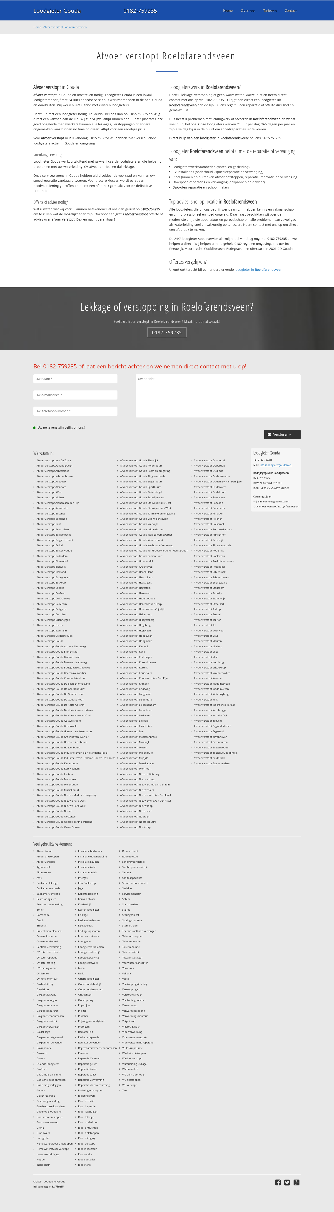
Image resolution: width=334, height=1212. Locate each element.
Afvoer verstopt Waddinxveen (211, 688)
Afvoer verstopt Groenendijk (137, 561)
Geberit (41, 1090)
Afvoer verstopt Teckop (207, 609)
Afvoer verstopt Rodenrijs (209, 550)
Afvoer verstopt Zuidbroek (209, 758)
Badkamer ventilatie (48, 893)
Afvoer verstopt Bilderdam (52, 556)
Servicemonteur (131, 893)
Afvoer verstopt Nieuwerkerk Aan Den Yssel (145, 800)
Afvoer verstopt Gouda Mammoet (56, 779)
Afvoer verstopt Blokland (51, 572)
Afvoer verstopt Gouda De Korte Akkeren (61, 704)
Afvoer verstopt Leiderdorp (136, 699)
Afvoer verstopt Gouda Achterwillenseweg (61, 646)
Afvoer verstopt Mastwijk (135, 742)
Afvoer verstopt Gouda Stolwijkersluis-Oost (145, 502)
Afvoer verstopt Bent (49, 524)
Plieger (82, 1010)
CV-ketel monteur (47, 978)
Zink (124, 1090)
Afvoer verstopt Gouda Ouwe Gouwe (58, 827)
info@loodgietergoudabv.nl (276, 465)
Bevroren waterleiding (49, 904)
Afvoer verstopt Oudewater (210, 487)
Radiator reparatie (88, 1037)
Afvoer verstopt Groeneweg (136, 566)
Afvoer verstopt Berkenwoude (54, 550)
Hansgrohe (43, 1138)
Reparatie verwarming (91, 1079)
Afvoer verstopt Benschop (52, 518)
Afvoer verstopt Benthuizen (53, 529)
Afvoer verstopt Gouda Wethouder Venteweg (146, 545)
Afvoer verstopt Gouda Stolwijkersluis (142, 497)
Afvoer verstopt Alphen (50, 497)
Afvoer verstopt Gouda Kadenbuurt (57, 763)
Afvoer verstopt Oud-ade (208, 470)
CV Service (43, 973)
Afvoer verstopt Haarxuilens (136, 572)
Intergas (82, 877)
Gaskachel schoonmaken (51, 1079)
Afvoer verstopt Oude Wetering (212, 476)
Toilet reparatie (131, 947)
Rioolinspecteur (87, 1148)
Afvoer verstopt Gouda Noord (54, 811)
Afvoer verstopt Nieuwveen (136, 811)
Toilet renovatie (131, 941)
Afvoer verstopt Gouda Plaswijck (139, 460)
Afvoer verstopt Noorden (135, 816)
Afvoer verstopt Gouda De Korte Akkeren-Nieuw (65, 710)
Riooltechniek (130, 851)
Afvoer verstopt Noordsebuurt (138, 821)
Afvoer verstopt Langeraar (135, 694)
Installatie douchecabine (92, 856)
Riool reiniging (86, 1138)
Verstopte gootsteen (134, 1000)
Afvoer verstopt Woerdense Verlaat (214, 704)
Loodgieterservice (88, 957)
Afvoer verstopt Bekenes (51, 513)
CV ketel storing (46, 962)
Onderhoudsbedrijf (89, 984)
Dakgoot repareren (48, 1010)
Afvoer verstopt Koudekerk (136, 673)
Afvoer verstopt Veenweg (208, 630)
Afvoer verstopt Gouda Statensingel (141, 492)
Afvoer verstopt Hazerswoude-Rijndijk (142, 609)
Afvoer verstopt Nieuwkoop (136, 805)
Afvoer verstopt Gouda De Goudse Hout (60, 694)
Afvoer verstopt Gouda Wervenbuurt (141, 540)
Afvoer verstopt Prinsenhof (210, 534)
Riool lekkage (86, 1117)
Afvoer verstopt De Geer (51, 593)
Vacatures (128, 968)
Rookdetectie (130, 856)
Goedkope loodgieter (49, 1111)
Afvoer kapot (44, 851)
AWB (39, 877)
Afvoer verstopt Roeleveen (209, 556)
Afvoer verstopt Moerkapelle (137, 763)
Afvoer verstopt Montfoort (135, 768)
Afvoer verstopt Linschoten (136, 726)
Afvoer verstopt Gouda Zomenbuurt (141, 556)
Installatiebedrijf (87, 872)
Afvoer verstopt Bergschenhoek (55, 540)
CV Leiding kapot (47, 968)
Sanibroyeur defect (133, 861)
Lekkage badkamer (89, 920)
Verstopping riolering (134, 984)
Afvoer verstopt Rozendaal (209, 566)
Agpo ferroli (43, 867)
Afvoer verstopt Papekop (208, 502)
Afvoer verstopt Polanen (208, 518)
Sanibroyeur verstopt (134, 867)
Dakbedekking (45, 984)
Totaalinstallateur (132, 957)
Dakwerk (42, 1053)
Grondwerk (43, 1133)
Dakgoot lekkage (46, 994)
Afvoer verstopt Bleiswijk (51, 566)
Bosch (40, 920)
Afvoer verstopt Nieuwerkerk (137, 790)
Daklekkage (43, 1031)
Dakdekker (43, 989)
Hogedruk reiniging (48, 1154)
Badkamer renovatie (48, 888)
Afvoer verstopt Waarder (208, 678)
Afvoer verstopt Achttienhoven (55, 476)
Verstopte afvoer (132, 994)
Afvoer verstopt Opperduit (209, 465)
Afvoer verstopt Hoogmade (136, 641)
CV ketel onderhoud (48, 952)
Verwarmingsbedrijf (133, 1010)
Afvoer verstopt (46, 861)
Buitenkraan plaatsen (49, 931)
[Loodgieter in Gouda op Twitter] (287, 1182)
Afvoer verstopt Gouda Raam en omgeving (145, 470)
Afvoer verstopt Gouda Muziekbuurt (58, 790)
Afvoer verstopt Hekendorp (136, 614)
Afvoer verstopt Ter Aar (207, 619)
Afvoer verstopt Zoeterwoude (211, 747)
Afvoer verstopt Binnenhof (52, 561)
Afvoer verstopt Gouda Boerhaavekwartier (61, 673)
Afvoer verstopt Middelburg (136, 752)
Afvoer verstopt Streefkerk (209, 604)
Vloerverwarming (132, 1031)
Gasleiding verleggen (49, 1085)
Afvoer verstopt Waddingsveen (212, 683)
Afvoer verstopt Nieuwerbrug (137, 779)
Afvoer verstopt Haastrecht (136, 582)
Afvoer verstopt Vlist (206, 657)
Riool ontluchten (88, 1127)
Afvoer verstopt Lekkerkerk (136, 715)
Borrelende (43, 914)
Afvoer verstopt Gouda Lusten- (55, 774)
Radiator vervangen (89, 1042)
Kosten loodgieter (88, 909)
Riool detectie (86, 1101)
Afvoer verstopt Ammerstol (52, 508)
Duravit (41, 1058)
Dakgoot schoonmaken (50, 1016)
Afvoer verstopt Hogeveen (135, 630)
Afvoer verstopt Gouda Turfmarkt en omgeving (147, 513)
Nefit (81, 973)
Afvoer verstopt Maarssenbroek (138, 736)
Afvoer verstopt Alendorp (51, 487)
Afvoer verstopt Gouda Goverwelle (57, 726)
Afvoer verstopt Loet (132, 731)
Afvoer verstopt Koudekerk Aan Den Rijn (144, 678)
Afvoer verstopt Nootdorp (135, 827)
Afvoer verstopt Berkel (50, 545)
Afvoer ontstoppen (48, 856)
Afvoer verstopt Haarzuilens (136, 577)
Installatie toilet (87, 867)
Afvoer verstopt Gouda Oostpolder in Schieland (64, 821)
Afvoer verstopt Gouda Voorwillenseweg (144, 518)
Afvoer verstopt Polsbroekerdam (213, 529)
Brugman (42, 925)
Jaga (80, 888)
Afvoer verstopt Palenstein (209, 497)
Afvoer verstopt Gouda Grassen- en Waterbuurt (64, 731)
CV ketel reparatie (47, 957)
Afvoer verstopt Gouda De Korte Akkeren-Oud (64, 715)
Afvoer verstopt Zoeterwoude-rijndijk (215, 752)
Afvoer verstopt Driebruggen (53, 619)
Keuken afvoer (86, 899)
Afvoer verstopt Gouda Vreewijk (139, 524)
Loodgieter (84, 941)
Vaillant (126, 973)
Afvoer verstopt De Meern (52, 604)
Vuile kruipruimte (132, 1048)
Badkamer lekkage (47, 883)
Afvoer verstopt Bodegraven (53, 577)
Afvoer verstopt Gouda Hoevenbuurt (58, 747)
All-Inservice (44, 872)
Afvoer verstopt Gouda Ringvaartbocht (143, 476)
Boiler (40, 909)
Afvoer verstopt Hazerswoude (137, 598)
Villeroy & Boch (131, 1026)
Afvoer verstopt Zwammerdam (211, 763)
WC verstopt (129, 1085)
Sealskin (127, 888)
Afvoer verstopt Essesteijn (52, 630)
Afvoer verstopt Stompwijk (209, 598)
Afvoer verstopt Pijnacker (208, 513)
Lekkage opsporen (89, 931)
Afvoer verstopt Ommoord (209, 460)
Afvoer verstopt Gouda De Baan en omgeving (63, 683)
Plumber (83, 1016)
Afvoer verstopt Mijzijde (134, 758)
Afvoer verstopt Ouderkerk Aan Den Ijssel (218, 481)
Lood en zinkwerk (88, 936)
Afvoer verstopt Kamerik (134, 646)
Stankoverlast (130, 904)
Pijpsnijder (84, 1005)
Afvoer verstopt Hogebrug (135, 625)
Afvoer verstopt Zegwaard (209, 731)
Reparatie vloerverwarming (94, 1085)
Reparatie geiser (87, 1063)
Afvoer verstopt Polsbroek (209, 524)
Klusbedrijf (84, 904)
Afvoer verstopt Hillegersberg (137, 619)
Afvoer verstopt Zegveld (208, 720)
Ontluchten (85, 994)
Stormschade (129, 925)
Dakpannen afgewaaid (50, 1037)
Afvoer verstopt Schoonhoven (211, 577)
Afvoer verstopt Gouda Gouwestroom (59, 720)
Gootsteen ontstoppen (50, 1117)
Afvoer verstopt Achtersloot (53, 470)
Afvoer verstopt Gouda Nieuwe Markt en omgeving (66, 795)
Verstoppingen (131, 989)
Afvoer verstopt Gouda (50, 641)
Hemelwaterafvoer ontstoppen (55, 1143)
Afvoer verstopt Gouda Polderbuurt (141, 465)
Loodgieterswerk (88, 962)
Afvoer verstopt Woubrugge (210, 710)
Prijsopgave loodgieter (91, 1021)
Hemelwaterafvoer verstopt (53, 1148)
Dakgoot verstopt (47, 1021)
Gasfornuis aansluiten (49, 1074)
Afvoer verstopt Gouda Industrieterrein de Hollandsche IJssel (72, 752)
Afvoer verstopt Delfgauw (52, 609)
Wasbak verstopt (132, 1058)
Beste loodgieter (46, 899)
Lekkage (83, 914)
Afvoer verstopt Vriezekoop (210, 667)
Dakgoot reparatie (47, 1005)
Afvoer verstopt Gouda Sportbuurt (140, 487)
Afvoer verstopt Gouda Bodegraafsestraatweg (63, 667)
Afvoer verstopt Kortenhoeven (138, 662)
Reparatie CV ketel (89, 1058)
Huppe (41, 1159)
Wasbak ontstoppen (134, 1053)
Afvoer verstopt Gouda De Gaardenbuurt (61, 688)
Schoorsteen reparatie (135, 883)
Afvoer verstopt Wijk (206, 699)
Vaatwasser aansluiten (135, 962)
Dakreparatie (44, 1048)
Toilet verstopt (130, 952)
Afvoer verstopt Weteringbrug (211, 694)
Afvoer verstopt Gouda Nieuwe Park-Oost (61, 800)
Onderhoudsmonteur (90, 989)
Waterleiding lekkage (134, 1063)
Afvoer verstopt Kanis (132, 651)
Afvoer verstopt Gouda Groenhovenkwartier (62, 736)
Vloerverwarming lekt (134, 1037)
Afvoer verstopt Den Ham (51, 614)
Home (37, 27)
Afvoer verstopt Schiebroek (210, 572)
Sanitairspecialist (132, 877)
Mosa (81, 968)
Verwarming (129, 1005)
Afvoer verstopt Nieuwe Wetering (139, 774)
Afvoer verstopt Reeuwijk (208, 540)
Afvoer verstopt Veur (206, 635)
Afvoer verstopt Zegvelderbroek (212, 726)
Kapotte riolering (88, 893)
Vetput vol (128, 1021)
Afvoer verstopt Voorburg (209, 662)
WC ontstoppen (131, 1079)
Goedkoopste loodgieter (51, 1106)
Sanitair (126, 872)
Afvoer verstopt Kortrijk (134, 667)
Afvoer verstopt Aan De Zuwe (54, 460)
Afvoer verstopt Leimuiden (136, 710)
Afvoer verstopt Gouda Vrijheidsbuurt (142, 529)
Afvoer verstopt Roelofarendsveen (65, 27)
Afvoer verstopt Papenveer (209, 508)
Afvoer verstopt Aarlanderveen (54, 465)
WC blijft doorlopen (133, 1074)
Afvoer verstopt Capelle (50, 587)
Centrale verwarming (49, 947)
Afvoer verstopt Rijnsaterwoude (212, 545)
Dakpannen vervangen (50, 1042)
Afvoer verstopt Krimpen (134, 683)
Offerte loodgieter (88, 978)
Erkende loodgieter (48, 1063)
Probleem (84, 1026)
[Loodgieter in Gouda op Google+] (297, 1182)
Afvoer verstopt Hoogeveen (136, 635)
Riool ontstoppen (88, 1133)
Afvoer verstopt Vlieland (208, 646)
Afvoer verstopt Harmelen (135, 593)
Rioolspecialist (86, 1159)
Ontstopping (85, 1000)
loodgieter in (258, 269)
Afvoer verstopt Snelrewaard (210, 582)
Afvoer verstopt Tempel (207, 614)
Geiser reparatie (46, 1095)
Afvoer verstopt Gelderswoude (54, 635)
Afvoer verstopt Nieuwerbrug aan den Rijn (145, 784)
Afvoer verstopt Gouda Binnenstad (57, 651)
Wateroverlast (130, 1069)
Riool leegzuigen (87, 1111)
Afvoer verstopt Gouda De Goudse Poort (60, 699)
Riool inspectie (86, 1106)
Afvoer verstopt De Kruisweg (53, 598)
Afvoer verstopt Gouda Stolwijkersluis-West (145, 508)
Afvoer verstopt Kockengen (136, 657)
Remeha (83, 1053)
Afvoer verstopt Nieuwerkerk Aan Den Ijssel (145, 795)
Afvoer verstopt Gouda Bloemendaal (58, 657)
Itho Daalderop (87, 883)
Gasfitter (42, 1069)
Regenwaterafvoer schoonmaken (97, 1048)
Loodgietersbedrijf (89, 952)
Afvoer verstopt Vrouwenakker (212, 673)
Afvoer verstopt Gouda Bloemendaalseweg (62, 662)
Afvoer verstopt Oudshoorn (210, 492)
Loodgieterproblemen (91, 947)
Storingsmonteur (132, 920)
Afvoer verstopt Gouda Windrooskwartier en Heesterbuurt (154, 550)
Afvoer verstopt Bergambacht (54, 534)
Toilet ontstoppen (132, 936)
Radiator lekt (85, 1031)
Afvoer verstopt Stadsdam (209, 587)
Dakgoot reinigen (47, 1000)
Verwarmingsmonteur (135, 1016)
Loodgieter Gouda (57, 10)
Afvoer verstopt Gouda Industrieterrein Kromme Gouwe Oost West (76, 758)
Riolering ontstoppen (90, 1090)
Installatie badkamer (90, 851)
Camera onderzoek (48, 941)
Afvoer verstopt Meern (133, 747)
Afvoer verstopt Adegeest (51, 481)
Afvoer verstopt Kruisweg (135, 688)
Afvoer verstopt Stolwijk (208, 593)
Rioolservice (85, 1154)
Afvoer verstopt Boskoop (51, 582)
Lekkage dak (85, 925)
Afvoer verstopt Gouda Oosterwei (56, 816)
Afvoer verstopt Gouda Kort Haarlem (58, 768)
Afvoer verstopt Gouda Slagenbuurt (141, 481)
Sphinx (126, 899)
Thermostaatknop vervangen (139, 931)
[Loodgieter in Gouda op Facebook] (278, 1182)
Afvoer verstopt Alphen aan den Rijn (58, 502)
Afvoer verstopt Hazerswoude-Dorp (141, 604)
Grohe (40, 1127)
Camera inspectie (47, 936)
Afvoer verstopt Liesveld (134, 720)
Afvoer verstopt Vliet (206, 651)
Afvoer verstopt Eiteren (50, 625)
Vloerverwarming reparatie (137, 1042)
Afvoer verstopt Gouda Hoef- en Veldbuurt (62, 742)
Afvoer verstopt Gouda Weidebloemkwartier (146, 534)
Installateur (43, 1164)
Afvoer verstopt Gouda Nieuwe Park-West (61, 805)
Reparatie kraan (87, 1069)
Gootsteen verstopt (48, 1122)
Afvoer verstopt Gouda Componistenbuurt (62, 678)
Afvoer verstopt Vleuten (208, 641)
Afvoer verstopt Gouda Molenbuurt (57, 784)
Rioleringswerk (86, 1095)
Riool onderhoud (88, 1122)
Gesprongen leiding (48, 1101)
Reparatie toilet (87, 1074)
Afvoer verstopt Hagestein (135, 587)
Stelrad (126, 909)
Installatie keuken (88, 861)
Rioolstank (84, 1164)
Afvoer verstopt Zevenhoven (210, 736)
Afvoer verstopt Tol (205, 625)
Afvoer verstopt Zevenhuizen (211, 742)
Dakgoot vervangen (48, 1026)
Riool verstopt (86, 1143)
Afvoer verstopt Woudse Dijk (210, 715)
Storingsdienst (130, 914)
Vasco (125, 978)
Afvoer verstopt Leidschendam (138, 704)
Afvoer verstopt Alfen (49, 492)
